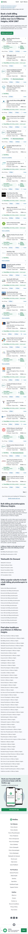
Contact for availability (7, 157)
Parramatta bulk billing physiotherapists (9, 610)
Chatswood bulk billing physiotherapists (9, 603)
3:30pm (11, 472)
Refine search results (7, 33)
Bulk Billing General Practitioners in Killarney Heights (12, 643)
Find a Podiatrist (14, 835)
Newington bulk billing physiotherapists (9, 607)
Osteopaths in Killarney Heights (8, 724)
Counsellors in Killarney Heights (8, 672)
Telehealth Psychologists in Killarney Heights (10, 650)
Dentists (14, 878)
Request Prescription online (7, 567)
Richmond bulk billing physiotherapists (9, 598)
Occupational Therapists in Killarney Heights (10, 714)
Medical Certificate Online (6, 565)
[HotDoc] (4, 2)
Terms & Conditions (14, 904)
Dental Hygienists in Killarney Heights (9, 675)
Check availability (6, 230)
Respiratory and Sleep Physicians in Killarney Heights (12, 754)
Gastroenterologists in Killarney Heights (9, 699)
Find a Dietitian (14, 844)
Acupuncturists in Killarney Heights (8, 658)
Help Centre (14, 861)
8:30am (11, 82)
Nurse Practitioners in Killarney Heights (9, 709)
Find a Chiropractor (14, 838)
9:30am (17, 112)
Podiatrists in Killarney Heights (7, 741)
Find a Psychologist (14, 841)
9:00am (17, 82)
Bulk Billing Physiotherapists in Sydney (9, 551)
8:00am (11, 275)
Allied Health (14, 875)
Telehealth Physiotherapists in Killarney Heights (11, 648)
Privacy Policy (14, 906)
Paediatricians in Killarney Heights (8, 727)
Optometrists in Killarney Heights (8, 719)
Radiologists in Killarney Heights (8, 749)
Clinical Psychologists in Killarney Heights (10, 667)
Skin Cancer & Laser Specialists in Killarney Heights (12, 761)
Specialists (14, 881)
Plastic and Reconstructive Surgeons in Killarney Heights (13, 739)
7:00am (11, 203)
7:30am (17, 203)
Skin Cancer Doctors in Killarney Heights (10, 759)
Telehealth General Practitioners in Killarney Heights (12, 645)
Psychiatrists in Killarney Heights (8, 744)
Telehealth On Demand (6, 562)
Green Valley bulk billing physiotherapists (10, 615)
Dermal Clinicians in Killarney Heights (9, 682)
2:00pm (11, 411)
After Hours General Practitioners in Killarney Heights (12, 638)
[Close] (1, 930)
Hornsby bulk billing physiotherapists (9, 605)
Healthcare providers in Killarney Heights (10, 771)
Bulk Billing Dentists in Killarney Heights (9, 640)
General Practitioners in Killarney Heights (10, 702)
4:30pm (11, 172)
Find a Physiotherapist (14, 833)
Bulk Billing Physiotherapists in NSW (8, 7)
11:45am (18, 51)
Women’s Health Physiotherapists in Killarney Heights (12, 768)
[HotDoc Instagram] (16, 918)
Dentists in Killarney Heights (7, 680)
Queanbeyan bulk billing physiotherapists (10, 590)
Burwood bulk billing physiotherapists (9, 593)
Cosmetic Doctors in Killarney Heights (9, 670)
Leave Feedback (14, 864)
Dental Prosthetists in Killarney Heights (9, 677)
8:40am (17, 396)
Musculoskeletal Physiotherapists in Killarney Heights (12, 707)
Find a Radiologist (14, 853)
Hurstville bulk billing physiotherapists (9, 622)
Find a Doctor (14, 827)
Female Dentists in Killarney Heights (9, 653)
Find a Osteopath (14, 847)
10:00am (17, 127)
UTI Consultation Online (6, 575)
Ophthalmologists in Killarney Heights (9, 717)
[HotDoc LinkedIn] (14, 918)
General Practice (14, 872)
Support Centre (14, 887)
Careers (14, 898)
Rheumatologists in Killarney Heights (9, 756)
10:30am (18, 141)
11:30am (11, 96)
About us (14, 895)
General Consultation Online (7, 570)
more (24, 51)
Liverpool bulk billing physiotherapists (9, 617)
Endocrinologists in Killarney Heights (9, 694)
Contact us (14, 901)
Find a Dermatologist (14, 850)
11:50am (11, 441)
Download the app (14, 809)
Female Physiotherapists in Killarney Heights (10, 655)
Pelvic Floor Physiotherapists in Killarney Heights (11, 731)
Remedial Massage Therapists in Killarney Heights (11, 751)
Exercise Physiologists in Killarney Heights (10, 697)
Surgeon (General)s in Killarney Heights (9, 766)
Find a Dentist (14, 830)
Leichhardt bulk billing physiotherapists (9, 595)
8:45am (11, 51)
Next (24, 492)
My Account (14, 859)
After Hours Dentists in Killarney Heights (10, 635)
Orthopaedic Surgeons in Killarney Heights (10, 722)
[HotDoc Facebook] (11, 918)
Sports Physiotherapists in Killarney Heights (10, 763)
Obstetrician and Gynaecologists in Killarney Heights (12, 712)
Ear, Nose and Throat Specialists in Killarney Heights (12, 692)
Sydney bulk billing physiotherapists (8, 588)
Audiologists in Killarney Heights (8, 660)
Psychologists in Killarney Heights (8, 746)
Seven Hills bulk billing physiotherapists (9, 612)
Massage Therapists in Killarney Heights (9, 704)
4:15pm (11, 65)
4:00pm (17, 472)
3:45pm (11, 288)
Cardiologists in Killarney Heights (8, 662)
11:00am (18, 347)
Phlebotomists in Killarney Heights (8, 734)
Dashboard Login (14, 884)
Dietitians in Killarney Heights (7, 690)
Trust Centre (14, 909)
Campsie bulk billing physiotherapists (9, 620)
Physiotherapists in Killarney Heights (9, 736)
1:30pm (11, 487)
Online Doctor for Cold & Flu (7, 572)
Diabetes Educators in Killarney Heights (9, 687)
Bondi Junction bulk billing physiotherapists (10, 600)
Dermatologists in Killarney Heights (8, 685)
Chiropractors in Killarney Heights (8, 665)
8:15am (10, 247)
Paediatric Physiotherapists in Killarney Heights (11, 729)
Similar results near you (14, 498)
